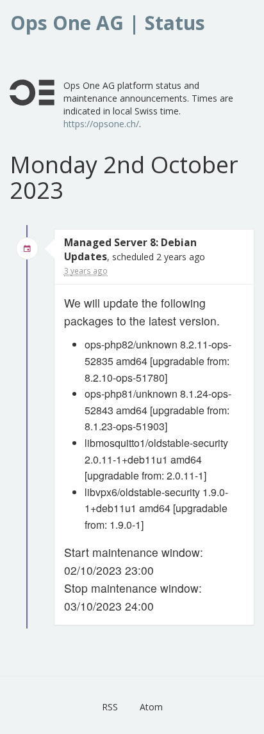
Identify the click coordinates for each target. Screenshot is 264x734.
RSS (110, 707)
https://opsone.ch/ (101, 124)
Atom (151, 707)
